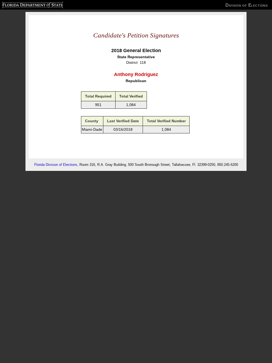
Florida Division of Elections (55, 165)
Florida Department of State (22, 4)
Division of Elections (247, 5)
